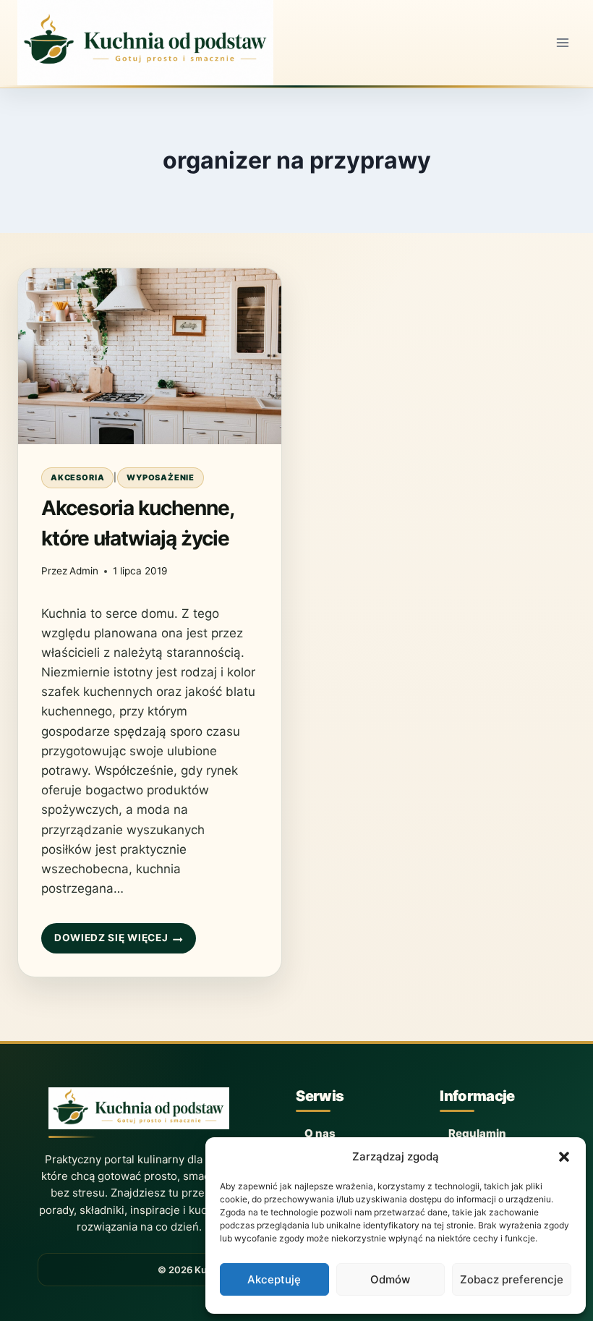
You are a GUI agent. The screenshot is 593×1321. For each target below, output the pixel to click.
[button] (564, 1157)
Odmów (390, 1279)
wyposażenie (161, 477)
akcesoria (77, 477)
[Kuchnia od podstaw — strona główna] (138, 1112)
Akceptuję (274, 1279)
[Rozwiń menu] (562, 42)
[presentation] (149, 356)
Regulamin (477, 1133)
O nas (320, 1133)
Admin (83, 571)
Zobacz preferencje (511, 1279)
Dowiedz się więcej (111, 942)
